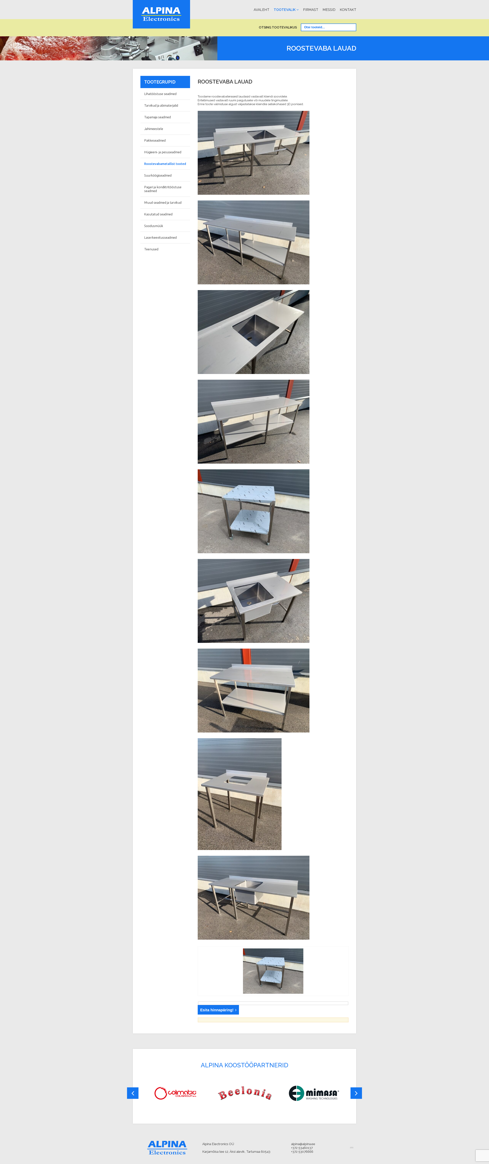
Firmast (310, 10)
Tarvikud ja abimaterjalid (161, 105)
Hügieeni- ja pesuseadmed (162, 152)
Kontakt (348, 10)
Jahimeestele (153, 129)
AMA (351, 1148)
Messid (329, 10)
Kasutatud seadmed (158, 214)
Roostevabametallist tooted (165, 163)
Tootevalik (285, 10)
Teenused (151, 249)
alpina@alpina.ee (303, 1144)
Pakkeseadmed (155, 140)
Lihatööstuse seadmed (160, 94)
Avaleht (261, 10)
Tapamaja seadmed (157, 117)
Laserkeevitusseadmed (160, 237)
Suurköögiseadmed (158, 175)
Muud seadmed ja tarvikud (162, 202)
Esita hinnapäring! (217, 1010)
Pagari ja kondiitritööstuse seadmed (162, 189)
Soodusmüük (153, 226)
